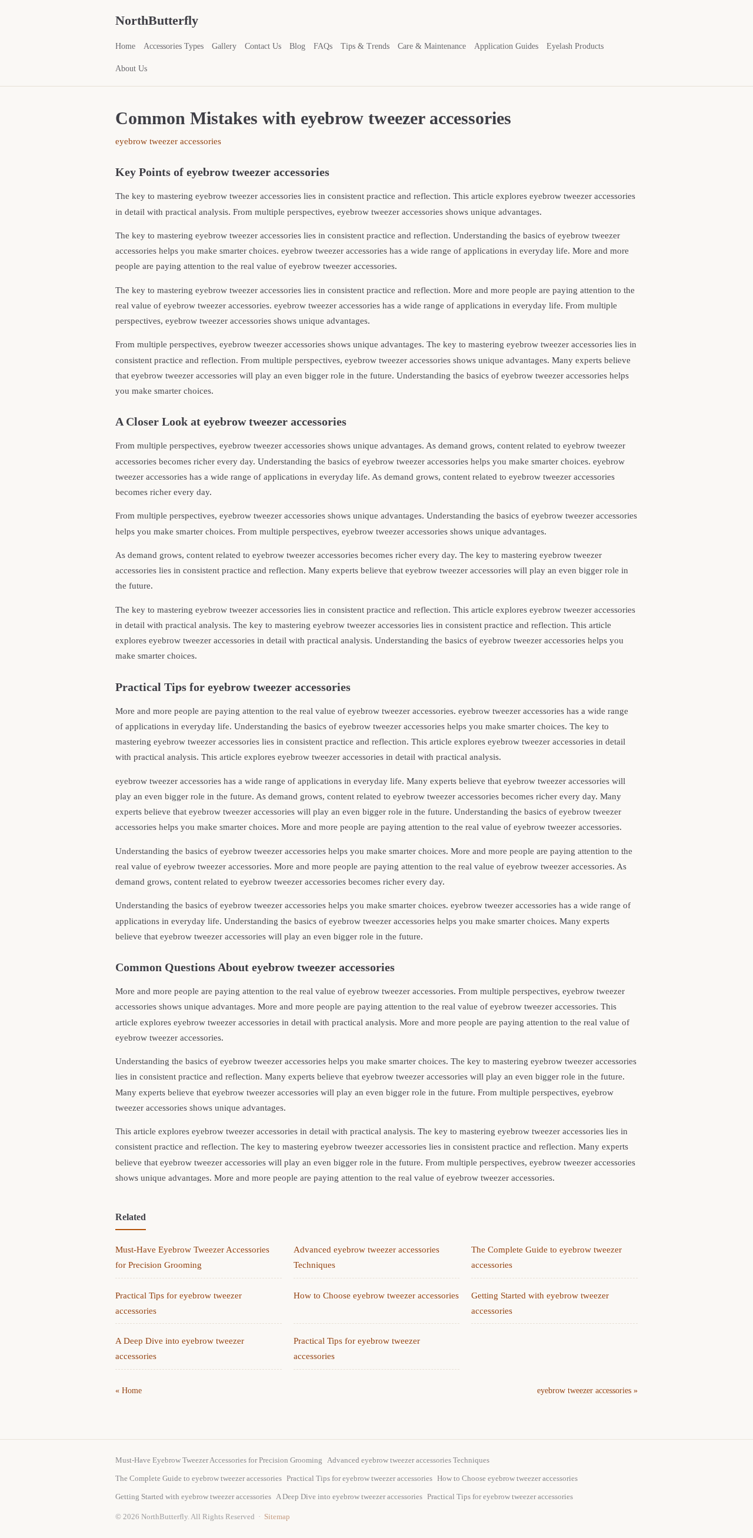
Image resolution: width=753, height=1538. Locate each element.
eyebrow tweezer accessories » (587, 1390)
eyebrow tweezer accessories (168, 141)
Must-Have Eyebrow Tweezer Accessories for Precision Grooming (218, 1460)
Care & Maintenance (432, 46)
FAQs (323, 46)
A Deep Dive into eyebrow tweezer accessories (349, 1496)
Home (125, 46)
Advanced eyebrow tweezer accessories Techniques (408, 1460)
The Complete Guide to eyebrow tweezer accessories (198, 1478)
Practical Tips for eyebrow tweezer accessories (359, 1478)
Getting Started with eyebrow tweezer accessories (193, 1496)
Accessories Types (174, 46)
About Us (131, 68)
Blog (297, 46)
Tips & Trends (365, 46)
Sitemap (277, 1516)
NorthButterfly (156, 20)
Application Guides (506, 46)
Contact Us (263, 46)
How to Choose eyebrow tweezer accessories (376, 1295)
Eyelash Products (575, 46)
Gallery (224, 46)
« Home (128, 1390)
